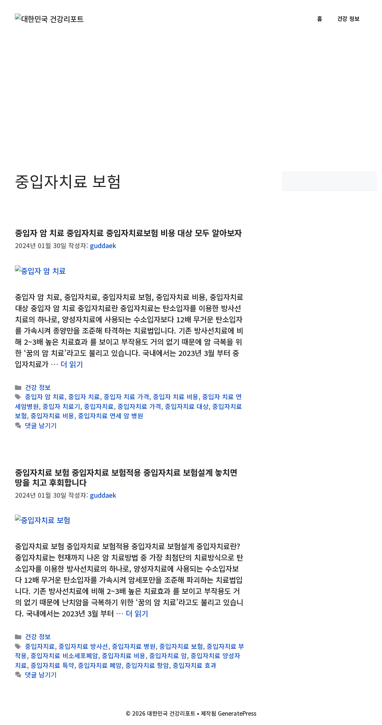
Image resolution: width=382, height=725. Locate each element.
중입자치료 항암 (147, 665)
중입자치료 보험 (181, 646)
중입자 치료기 (61, 406)
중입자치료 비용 (52, 415)
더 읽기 (71, 364)
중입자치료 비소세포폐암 (64, 655)
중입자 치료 (84, 396)
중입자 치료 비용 (175, 396)
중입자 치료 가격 (126, 396)
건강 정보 (348, 18)
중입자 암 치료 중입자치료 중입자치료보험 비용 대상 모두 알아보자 (128, 232)
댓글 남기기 (41, 425)
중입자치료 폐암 (100, 665)
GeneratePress (237, 713)
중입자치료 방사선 (83, 646)
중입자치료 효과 (194, 665)
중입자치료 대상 (187, 406)
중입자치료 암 (168, 655)
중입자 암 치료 (45, 396)
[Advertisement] (191, 93)
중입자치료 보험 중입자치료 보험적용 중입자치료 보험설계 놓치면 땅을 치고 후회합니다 (126, 477)
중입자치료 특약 (52, 665)
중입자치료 (99, 406)
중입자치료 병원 (134, 646)
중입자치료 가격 (139, 406)
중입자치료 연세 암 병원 (110, 415)
